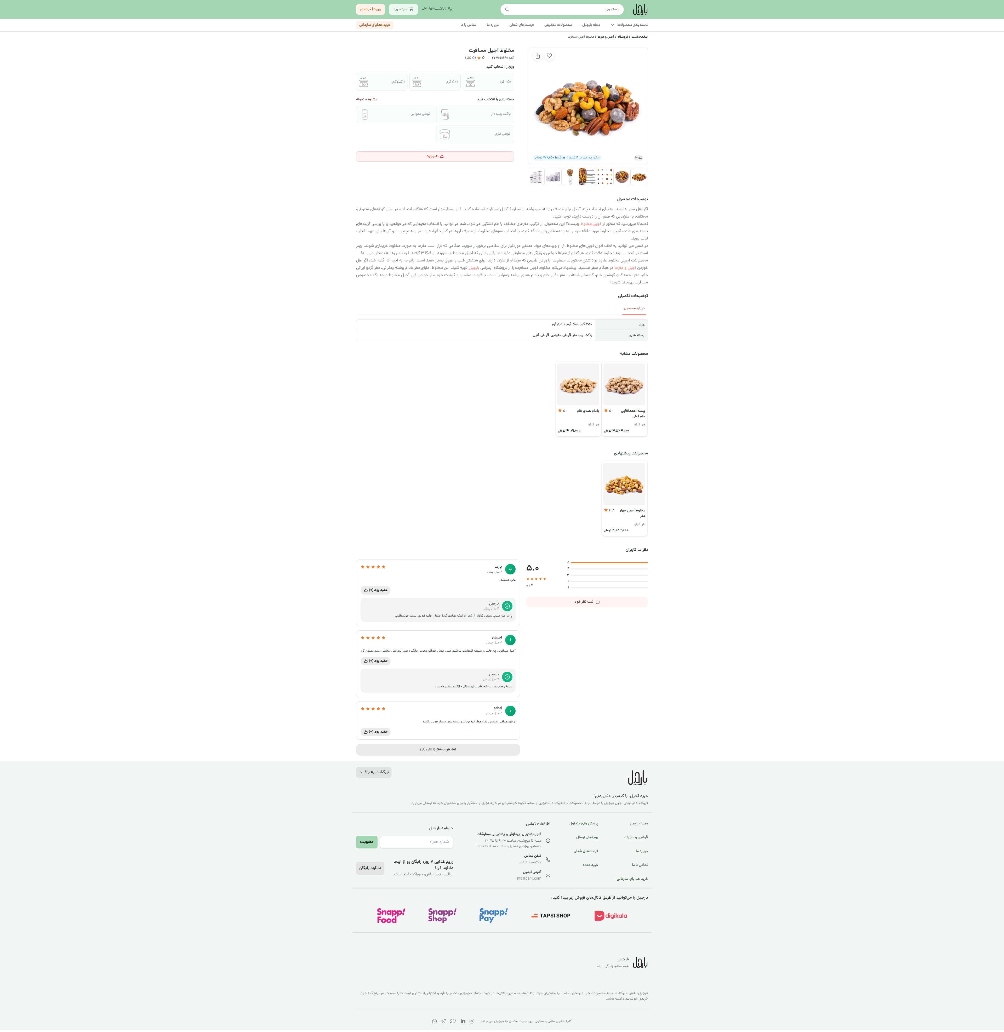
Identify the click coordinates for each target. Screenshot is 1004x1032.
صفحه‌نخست (639, 37)
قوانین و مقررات (636, 837)
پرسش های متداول (583, 823)
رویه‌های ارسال (587, 837)
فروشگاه (623, 37)
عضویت (367, 842)
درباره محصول (634, 308)
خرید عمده (590, 865)
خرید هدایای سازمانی (374, 25)
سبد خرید (400, 9)
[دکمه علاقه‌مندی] (549, 56)
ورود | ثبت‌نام (370, 9)
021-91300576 (434, 9)
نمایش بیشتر (438, 749)
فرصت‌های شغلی (586, 851)
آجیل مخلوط (590, 224)
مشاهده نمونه (366, 99)
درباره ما (642, 851)
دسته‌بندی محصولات (632, 25)
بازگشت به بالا (377, 772)
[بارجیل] (640, 9)
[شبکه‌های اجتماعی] (472, 1022)
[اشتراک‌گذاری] (538, 56)
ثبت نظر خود (584, 602)
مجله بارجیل (639, 823)
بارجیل (474, 268)
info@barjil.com (528, 879)
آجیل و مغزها (605, 37)
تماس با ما (640, 865)
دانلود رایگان (370, 868)
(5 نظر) (470, 58)
